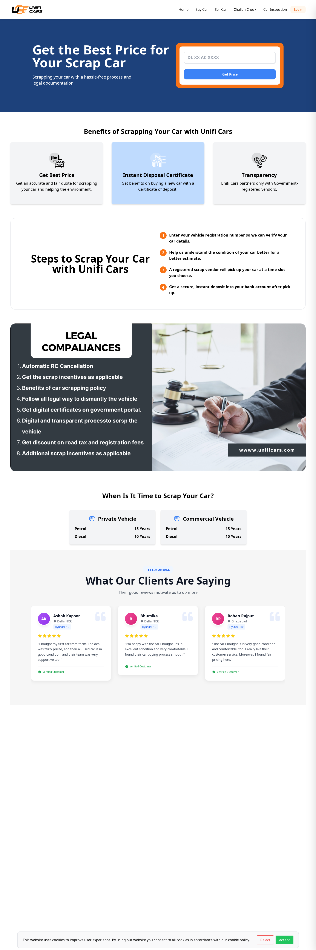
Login (298, 9)
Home (184, 9)
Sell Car (221, 9)
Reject (265, 940)
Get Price (230, 74)
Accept (284, 940)
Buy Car (201, 9)
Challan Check (245, 9)
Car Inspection (275, 9)
